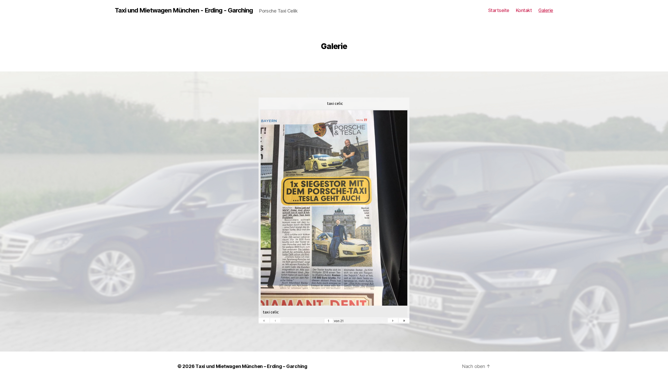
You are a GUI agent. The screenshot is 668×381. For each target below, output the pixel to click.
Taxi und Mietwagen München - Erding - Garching (184, 10)
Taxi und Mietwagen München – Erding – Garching (251, 366)
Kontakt (524, 10)
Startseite (498, 10)
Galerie (545, 10)
